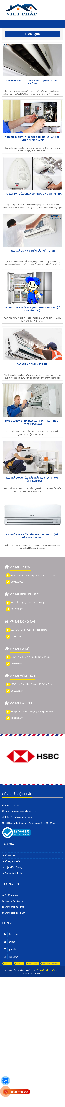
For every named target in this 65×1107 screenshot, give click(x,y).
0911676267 (17, 691)
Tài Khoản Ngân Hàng (51, 963)
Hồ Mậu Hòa (11, 855)
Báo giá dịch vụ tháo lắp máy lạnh (32, 250)
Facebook (14, 934)
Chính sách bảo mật (14, 906)
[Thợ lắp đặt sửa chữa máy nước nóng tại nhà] (32, 173)
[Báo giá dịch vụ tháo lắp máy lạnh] (32, 230)
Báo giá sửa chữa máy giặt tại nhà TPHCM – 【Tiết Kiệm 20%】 (32, 479)
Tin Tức (8, 963)
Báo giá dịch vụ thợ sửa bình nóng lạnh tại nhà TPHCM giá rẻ (32, 138)
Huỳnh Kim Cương (13, 867)
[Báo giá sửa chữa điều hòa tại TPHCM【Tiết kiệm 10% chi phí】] (32, 514)
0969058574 (17, 718)
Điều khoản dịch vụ (14, 900)
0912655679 (17, 609)
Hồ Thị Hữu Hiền (13, 861)
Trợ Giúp (19, 963)
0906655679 (17, 663)
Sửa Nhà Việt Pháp (45, 971)
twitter (12, 941)
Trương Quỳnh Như (14, 873)
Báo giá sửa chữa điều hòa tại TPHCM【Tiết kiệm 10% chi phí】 (33, 536)
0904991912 (17, 582)
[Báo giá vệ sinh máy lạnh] (32, 344)
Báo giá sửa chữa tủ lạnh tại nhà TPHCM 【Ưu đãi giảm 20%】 (32, 309)
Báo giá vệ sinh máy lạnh (33, 364)
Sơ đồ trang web (12, 895)
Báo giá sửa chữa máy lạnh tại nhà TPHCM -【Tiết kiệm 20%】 (32, 422)
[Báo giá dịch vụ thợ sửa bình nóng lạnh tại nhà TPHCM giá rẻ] (32, 116)
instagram (14, 956)
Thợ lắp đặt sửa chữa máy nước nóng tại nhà (32, 193)
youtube (13, 949)
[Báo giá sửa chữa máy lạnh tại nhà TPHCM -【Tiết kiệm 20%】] (32, 400)
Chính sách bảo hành (15, 912)
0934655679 (17, 636)
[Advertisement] (32, 1009)
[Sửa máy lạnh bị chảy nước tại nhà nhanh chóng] (32, 60)
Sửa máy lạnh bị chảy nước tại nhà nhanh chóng (32, 82)
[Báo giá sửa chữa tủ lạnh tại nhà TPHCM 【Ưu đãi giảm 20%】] (32, 287)
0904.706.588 (19, 1092)
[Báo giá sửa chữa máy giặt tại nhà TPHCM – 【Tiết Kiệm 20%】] (32, 457)
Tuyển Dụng (32, 963)
